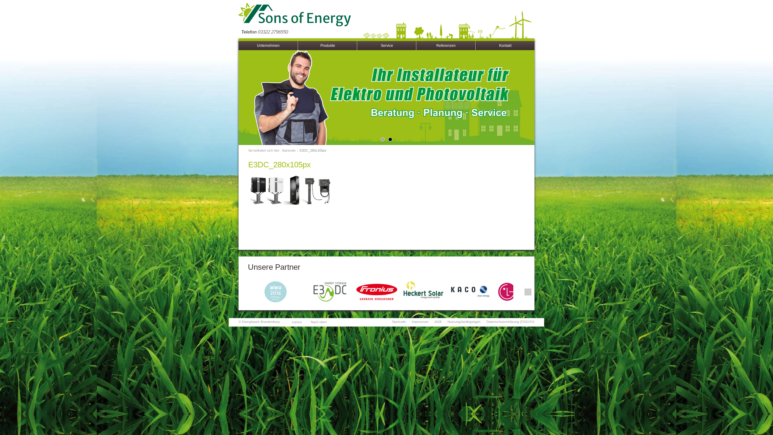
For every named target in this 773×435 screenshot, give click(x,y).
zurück (297, 322)
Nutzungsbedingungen (463, 322)
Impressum (420, 322)
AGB (438, 322)
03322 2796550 (264, 31)
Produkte (327, 46)
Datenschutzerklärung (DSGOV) (510, 322)
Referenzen (446, 46)
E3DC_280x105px (313, 150)
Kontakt (505, 46)
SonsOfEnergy (295, 15)
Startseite (289, 150)
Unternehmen (268, 46)
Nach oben (319, 322)
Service (387, 46)
